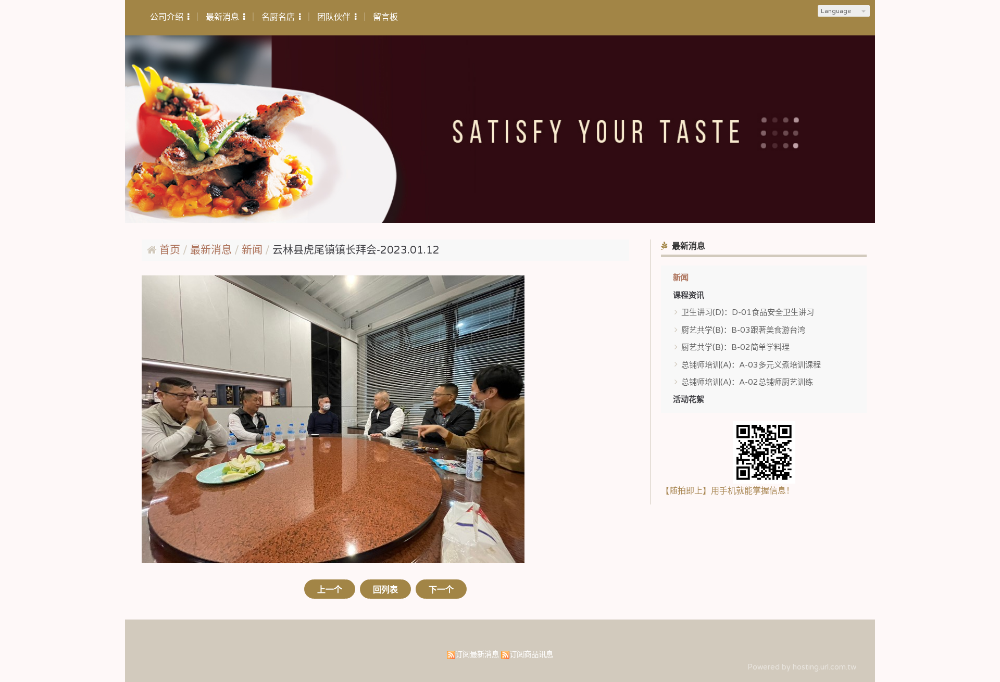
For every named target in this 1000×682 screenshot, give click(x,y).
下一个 (441, 590)
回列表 (385, 590)
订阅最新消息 (477, 654)
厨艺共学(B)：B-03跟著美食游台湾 (743, 330)
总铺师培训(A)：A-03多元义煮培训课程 (751, 365)
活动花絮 (688, 399)
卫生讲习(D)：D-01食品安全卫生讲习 (747, 312)
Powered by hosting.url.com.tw (801, 667)
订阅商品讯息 (531, 654)
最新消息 (212, 250)
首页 (169, 250)
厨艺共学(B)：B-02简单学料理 (735, 347)
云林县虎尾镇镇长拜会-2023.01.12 (356, 250)
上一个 (329, 590)
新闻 (681, 277)
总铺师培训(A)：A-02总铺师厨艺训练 (747, 382)
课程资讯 (688, 295)
